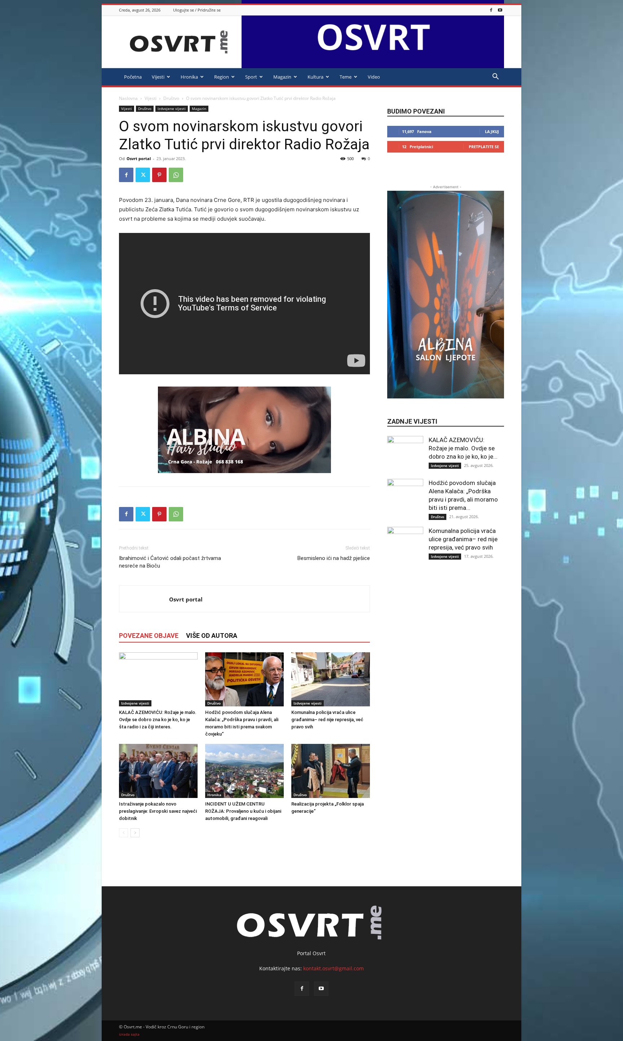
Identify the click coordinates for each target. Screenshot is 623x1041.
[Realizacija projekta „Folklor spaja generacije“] (330, 771)
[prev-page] (123, 832)
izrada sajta (129, 1034)
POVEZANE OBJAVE (148, 635)
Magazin (282, 77)
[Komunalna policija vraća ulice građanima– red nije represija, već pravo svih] (330, 679)
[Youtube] (500, 10)
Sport (251, 77)
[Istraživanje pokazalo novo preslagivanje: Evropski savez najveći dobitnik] (158, 771)
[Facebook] (491, 10)
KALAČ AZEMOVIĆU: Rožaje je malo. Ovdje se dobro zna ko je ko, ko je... (463, 448)
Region (221, 77)
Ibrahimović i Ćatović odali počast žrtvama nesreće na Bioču (170, 562)
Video (374, 77)
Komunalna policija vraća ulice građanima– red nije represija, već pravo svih (327, 719)
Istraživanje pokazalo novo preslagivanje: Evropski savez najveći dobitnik (158, 811)
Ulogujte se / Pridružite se (197, 10)
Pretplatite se (484, 146)
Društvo (171, 98)
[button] (495, 77)
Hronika (189, 77)
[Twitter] (143, 175)
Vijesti (158, 77)
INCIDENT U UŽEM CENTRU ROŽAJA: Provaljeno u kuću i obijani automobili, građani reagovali (243, 811)
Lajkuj (492, 131)
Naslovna (128, 98)
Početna (133, 77)
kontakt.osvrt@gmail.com (333, 968)
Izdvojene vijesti (172, 108)
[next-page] (135, 832)
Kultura (315, 77)
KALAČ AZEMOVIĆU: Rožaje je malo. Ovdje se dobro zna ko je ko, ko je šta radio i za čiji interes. (157, 719)
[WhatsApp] (176, 175)
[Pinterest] (159, 175)
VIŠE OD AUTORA (211, 635)
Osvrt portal (139, 158)
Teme (346, 77)
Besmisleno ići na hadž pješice (333, 558)
